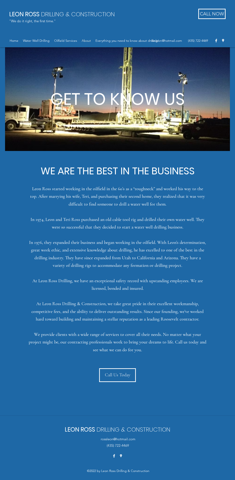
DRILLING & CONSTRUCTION (62, 14)
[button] (36, 40)
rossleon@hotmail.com (166, 41)
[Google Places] (223, 40)
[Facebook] (216, 40)
